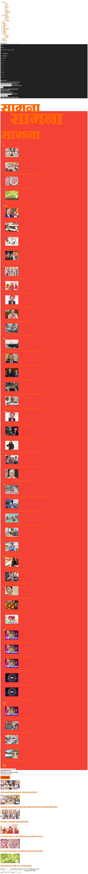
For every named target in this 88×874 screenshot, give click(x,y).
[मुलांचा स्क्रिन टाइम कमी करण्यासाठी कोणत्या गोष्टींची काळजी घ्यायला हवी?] (11, 581)
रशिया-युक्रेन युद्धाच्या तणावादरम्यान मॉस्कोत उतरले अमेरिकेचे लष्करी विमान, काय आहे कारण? (23, 351)
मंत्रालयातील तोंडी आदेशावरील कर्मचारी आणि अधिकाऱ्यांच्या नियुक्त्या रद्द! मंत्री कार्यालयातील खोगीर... (29, 807)
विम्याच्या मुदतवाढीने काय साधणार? (12, 249)
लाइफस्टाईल (6, 29)
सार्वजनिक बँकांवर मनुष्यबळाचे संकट (12, 747)
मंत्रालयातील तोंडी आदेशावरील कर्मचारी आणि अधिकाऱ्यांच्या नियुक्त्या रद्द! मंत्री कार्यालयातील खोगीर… (25, 174)
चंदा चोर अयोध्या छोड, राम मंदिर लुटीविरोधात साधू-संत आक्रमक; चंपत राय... (21, 836)
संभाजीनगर (8, 12)
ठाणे (6, 5)
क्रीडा (4, 27)
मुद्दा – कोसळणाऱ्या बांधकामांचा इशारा (12, 234)
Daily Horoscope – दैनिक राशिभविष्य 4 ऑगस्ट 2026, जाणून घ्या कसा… (20, 699)
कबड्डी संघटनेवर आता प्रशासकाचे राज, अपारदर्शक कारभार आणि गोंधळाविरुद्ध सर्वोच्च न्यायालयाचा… (25, 525)
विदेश (4, 24)
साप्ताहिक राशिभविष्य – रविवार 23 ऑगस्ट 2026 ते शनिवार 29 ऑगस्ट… (19, 642)
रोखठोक (7, 20)
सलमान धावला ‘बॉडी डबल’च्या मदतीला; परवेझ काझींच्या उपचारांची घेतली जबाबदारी (22, 467)
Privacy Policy (20, 871)
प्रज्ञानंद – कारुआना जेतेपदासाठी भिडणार (13, 539)
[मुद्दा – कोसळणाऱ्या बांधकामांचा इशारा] (11, 231)
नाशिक (7, 10)
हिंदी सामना (5, 56)
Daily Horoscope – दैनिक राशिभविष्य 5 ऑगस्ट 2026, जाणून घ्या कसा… (20, 685)
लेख (6, 19)
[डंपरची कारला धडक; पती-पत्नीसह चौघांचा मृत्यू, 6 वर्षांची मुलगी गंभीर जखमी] (11, 332)
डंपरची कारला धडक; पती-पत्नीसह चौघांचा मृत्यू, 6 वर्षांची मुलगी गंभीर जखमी (20, 335)
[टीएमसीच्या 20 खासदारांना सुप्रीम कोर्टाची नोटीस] (11, 275)
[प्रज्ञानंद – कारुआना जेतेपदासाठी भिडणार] (11, 536)
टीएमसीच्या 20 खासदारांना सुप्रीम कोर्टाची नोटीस (15, 279)
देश (3, 22)
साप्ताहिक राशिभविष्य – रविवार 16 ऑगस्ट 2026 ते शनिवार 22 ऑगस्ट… (19, 657)
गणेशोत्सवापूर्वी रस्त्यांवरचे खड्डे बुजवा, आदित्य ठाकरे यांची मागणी (18, 160)
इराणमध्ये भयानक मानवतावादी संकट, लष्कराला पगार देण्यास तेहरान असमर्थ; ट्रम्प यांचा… (23, 366)
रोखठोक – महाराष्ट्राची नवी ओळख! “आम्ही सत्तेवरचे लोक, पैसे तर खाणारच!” (20, 733)
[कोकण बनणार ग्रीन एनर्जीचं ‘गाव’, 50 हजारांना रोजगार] (11, 199)
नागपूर (6, 14)
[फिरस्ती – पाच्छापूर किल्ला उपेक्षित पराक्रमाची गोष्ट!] (11, 758)
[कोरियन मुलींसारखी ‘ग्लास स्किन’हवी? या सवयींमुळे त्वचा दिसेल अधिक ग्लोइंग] (11, 595)
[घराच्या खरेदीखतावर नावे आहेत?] (11, 623)
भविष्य (4, 30)
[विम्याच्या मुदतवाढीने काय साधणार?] (11, 245)
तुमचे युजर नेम (15, 84)
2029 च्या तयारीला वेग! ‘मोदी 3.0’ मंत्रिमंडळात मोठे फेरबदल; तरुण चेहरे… (19, 321)
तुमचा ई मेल (14, 94)
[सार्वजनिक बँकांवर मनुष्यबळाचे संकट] (11, 744)
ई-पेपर (4, 58)
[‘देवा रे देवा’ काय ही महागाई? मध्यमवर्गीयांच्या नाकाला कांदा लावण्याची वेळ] (11, 185)
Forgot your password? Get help (9, 89)
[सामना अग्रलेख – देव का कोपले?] (11, 259)
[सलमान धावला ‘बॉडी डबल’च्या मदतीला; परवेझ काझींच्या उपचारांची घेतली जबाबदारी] (11, 463)
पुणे (6, 9)
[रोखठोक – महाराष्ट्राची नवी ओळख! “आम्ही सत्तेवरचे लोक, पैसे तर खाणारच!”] (11, 729)
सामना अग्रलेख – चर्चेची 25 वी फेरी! (12, 220)
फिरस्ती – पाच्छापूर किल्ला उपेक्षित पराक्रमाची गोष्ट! (15, 761)
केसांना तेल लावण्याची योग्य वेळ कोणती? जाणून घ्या (15, 570)
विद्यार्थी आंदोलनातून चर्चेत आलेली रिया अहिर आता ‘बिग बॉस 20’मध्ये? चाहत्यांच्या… (21, 438)
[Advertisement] (22, 107)
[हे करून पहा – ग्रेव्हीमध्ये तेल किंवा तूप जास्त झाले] (11, 609)
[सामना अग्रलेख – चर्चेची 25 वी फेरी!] (11, 217)
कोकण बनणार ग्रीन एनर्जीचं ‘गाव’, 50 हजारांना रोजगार (16, 202)
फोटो (4, 39)
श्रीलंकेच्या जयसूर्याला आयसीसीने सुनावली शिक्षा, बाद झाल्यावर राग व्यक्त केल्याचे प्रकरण (23, 511)
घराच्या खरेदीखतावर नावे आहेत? (11, 626)
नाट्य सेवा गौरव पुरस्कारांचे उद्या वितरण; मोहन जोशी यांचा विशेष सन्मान (19, 481)
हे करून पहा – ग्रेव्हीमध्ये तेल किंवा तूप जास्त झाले (15, 612)
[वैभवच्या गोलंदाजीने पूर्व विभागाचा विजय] (11, 550)
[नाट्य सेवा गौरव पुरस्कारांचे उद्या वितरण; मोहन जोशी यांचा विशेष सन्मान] (11, 478)
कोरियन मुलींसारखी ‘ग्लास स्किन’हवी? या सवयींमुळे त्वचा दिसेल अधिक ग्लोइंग (20, 598)
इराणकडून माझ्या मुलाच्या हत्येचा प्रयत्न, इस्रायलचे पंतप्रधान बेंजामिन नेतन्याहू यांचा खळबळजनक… (24, 408)
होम (11, 774)
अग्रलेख (7, 17)
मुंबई (6, 4)
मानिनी (7, 37)
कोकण (7, 7)
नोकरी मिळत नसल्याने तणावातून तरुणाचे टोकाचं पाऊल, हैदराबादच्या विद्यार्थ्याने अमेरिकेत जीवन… (24, 394)
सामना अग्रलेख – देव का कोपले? (11, 263)
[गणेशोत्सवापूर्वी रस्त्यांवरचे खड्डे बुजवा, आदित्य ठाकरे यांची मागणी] (11, 157)
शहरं (4, 2)
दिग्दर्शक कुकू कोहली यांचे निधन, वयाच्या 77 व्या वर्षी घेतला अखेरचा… (19, 307)
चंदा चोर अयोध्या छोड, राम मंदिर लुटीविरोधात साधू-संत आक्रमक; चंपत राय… (20, 293)
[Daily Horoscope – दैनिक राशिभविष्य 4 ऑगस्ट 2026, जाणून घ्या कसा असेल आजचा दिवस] (11, 696)
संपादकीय (5, 15)
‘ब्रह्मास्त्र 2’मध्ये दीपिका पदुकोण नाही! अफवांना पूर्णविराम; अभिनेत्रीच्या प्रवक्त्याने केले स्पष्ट (22, 453)
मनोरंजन (5, 25)
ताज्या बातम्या (5, 53)
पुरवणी (4, 34)
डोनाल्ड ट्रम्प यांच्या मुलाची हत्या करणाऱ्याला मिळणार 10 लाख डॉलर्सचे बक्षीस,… (21, 380)
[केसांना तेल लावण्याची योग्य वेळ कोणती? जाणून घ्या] (11, 566)
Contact (7, 871)
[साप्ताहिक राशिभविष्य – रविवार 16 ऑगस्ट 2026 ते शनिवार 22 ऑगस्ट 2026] (11, 653)
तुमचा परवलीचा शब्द (16, 85)
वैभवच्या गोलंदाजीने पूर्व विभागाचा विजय (13, 554)
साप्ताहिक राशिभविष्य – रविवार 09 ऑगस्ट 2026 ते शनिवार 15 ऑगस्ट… (19, 671)
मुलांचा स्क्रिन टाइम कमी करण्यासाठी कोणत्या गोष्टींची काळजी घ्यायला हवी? (20, 584)
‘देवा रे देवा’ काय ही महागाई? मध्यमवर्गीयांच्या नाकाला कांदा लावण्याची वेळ (20, 188)
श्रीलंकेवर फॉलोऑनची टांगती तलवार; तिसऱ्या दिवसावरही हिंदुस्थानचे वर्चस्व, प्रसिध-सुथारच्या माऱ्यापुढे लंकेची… (27, 497)
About (2, 871)
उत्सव (6, 35)
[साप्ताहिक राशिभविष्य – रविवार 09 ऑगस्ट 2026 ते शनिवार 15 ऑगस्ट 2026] (11, 667)
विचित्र (4, 32)
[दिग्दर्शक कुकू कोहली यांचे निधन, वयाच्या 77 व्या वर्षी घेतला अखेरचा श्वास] (11, 304)
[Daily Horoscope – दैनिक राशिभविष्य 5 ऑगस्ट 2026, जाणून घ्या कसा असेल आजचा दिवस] (11, 682)
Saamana (7, 869)
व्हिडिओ (5, 40)
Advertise (13, 871)
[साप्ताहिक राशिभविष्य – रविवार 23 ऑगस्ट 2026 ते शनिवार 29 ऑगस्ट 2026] (11, 639)
